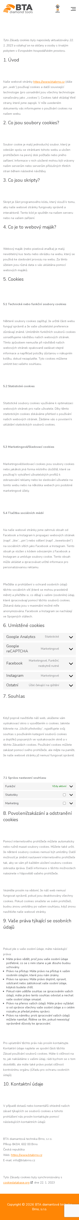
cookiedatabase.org (16, 1183)
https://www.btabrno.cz (48, 82)
